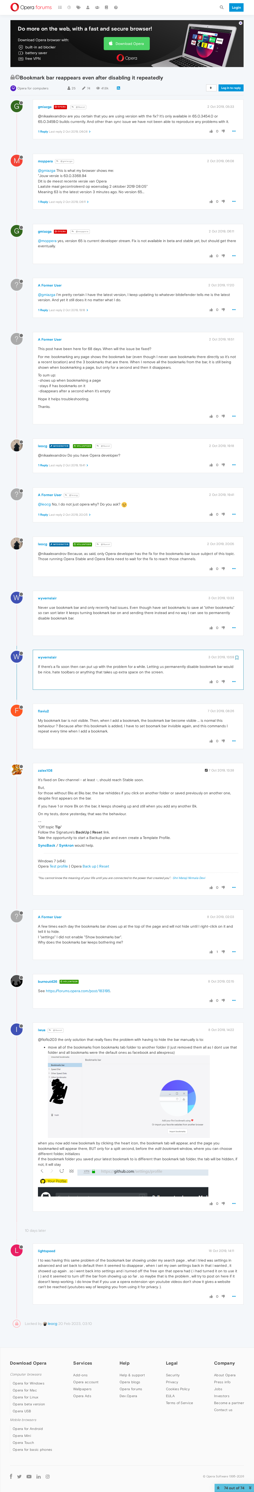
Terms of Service (179, 1403)
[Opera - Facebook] (11, 1476)
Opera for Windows (28, 1383)
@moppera (82, 231)
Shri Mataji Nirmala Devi (189, 878)
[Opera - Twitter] (19, 1476)
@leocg (73, 495)
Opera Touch (23, 1443)
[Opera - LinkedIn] (38, 1476)
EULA (170, 1396)
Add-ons (80, 1375)
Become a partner (229, 1403)
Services (82, 1363)
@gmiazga (66, 161)
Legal (172, 1363)
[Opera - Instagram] (47, 1476)
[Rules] (106, 7)
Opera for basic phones (32, 1450)
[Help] (116, 7)
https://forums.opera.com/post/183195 (78, 991)
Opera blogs (130, 1382)
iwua (41, 1030)
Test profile (59, 866)
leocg (42, 446)
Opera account (85, 1382)
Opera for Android (28, 1429)
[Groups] (97, 7)
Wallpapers (82, 1389)
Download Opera (130, 43)
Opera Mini (22, 1436)
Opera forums (131, 1389)
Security (173, 1375)
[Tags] (78, 7)
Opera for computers (32, 88)
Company (224, 1363)
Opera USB (22, 1411)
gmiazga (45, 107)
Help (124, 1363)
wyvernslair (47, 598)
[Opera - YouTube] (29, 1476)
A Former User (50, 285)
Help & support (132, 1375)
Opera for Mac (25, 1390)
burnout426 (47, 981)
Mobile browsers (23, 1420)
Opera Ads (82, 1396)
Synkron (66, 845)
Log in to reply (231, 88)
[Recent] (69, 7)
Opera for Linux (25, 1397)
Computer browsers (25, 1374)
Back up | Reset (96, 866)
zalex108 (45, 770)
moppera (45, 161)
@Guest (80, 107)
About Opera (225, 1375)
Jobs (218, 1389)
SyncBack (46, 845)
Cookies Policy (178, 1389)
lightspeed (46, 1251)
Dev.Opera (128, 1396)
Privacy (172, 1382)
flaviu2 (43, 711)
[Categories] (60, 7)
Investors (221, 1396)
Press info (222, 1382)
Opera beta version (29, 1404)
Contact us (223, 1410)
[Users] (88, 7)
